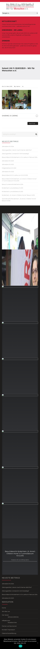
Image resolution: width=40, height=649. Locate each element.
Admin (27, 560)
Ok (20, 646)
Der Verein (5, 615)
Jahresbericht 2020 (8, 171)
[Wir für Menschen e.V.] (20, 6)
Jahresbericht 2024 (8, 146)
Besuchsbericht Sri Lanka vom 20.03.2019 (15, 175)
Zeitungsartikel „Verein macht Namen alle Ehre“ (17, 150)
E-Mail (37, 116)
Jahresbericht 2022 (8, 164)
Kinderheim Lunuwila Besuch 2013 (12, 188)
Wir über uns (6, 611)
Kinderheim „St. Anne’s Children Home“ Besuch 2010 (18, 195)
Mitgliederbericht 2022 (9, 168)
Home (4, 608)
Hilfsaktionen (6, 620)
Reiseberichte (12, 622)
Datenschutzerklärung (9, 633)
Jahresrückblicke (13, 617)
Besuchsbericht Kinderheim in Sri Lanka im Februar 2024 (19, 157)
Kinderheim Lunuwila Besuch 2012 (12, 191)
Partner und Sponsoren (9, 626)
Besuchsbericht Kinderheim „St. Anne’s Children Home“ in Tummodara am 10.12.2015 (20, 554)
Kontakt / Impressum (8, 629)
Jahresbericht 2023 (8, 161)
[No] (38, 643)
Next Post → (33, 123)
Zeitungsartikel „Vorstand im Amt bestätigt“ (15, 153)
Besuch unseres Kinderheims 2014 (12, 184)
